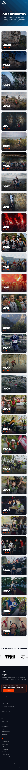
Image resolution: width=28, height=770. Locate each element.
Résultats (3, 724)
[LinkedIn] (10, 696)
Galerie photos (5, 726)
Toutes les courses (6, 711)
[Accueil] (3, 3)
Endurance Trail (5, 704)
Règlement (4, 744)
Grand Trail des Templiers (7, 706)
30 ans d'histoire (5, 719)
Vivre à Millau (4, 749)
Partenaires (4, 734)
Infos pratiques (5, 741)
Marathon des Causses (7, 709)
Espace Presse (5, 754)
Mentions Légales (6, 756)
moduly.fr (18, 767)
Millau (2, 746)
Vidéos (3, 729)
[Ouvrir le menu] (26, 2)
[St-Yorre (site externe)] (6, 656)
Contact (3, 751)
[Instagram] (6, 696)
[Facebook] (2, 696)
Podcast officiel (5, 731)
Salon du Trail (4, 721)
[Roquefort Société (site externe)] (18, 656)
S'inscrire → (8, 690)
